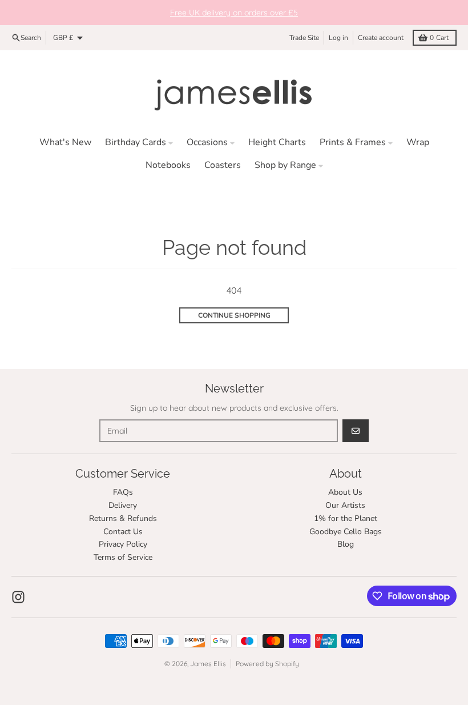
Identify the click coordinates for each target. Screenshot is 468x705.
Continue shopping (234, 315)
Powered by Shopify (267, 663)
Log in (338, 37)
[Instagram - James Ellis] (18, 597)
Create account (381, 37)
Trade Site (304, 37)
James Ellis (208, 663)
